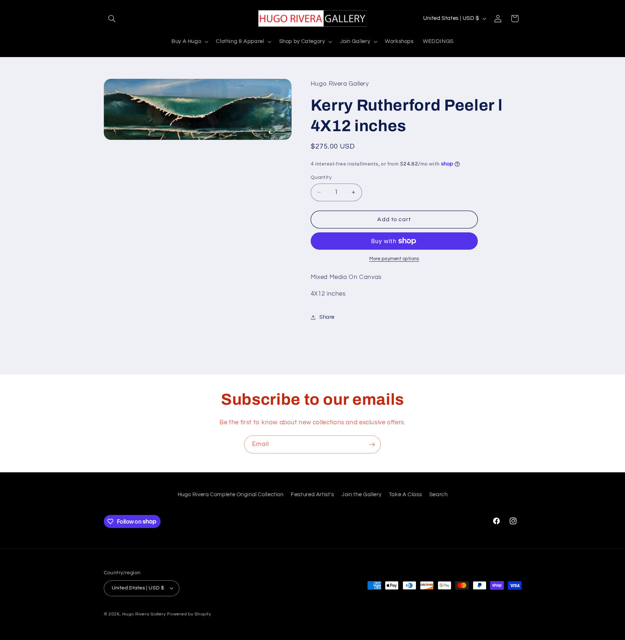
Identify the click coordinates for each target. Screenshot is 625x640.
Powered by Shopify (189, 614)
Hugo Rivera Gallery (144, 614)
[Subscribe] (372, 444)
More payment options (394, 259)
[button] (112, 18)
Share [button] (327, 317)
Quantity (321, 177)
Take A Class (405, 494)
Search (438, 494)
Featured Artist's (312, 494)
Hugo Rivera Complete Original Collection (231, 494)
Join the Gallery (361, 494)
